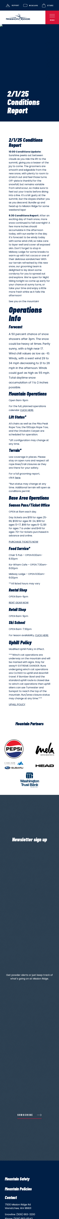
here (17, 477)
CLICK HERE (26, 410)
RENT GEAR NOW (19, 602)
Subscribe (25, 1114)
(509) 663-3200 (25, 1214)
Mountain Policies (18, 1188)
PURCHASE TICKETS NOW (23, 542)
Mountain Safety (17, 1178)
